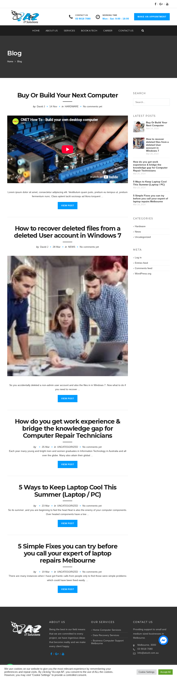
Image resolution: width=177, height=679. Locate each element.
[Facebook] (155, 4)
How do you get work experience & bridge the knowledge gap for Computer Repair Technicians (67, 428)
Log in (138, 257)
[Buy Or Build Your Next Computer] (138, 126)
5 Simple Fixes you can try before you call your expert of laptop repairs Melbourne (68, 553)
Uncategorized (67, 446)
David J (41, 106)
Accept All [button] (165, 672)
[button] (163, 640)
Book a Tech (89, 30)
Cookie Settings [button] (147, 672)
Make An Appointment (152, 17)
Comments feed (143, 268)
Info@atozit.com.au (148, 652)
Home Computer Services (107, 629)
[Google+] (161, 4)
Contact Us (125, 30)
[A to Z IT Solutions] (25, 16)
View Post (67, 205)
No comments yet (92, 106)
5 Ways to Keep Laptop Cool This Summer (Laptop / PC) (68, 490)
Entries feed (141, 262)
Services (69, 30)
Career (107, 30)
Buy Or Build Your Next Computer (67, 95)
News (71, 246)
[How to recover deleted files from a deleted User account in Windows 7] (67, 316)
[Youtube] (167, 4)
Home (36, 30)
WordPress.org (143, 273)
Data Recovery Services (106, 635)
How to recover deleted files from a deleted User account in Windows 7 (67, 232)
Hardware (71, 106)
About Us (52, 30)
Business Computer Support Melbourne (107, 642)
